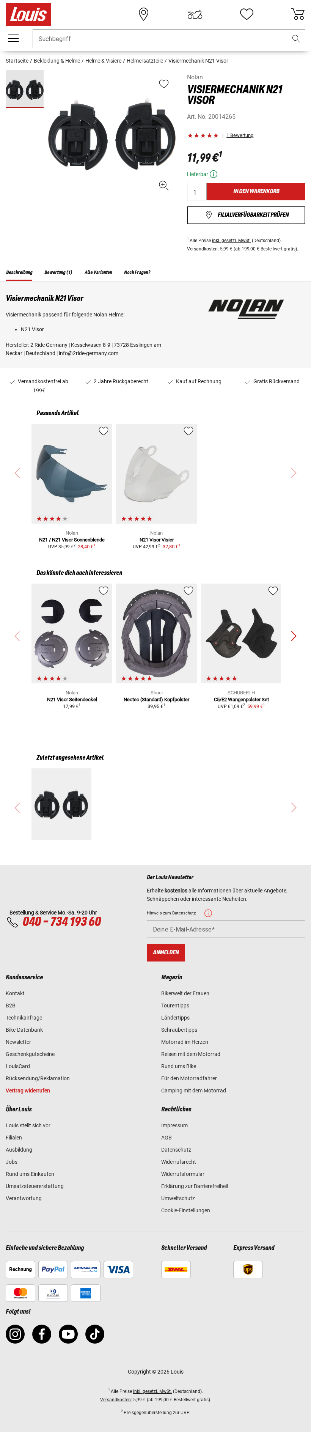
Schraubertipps (179, 1030)
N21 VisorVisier (157, 540)
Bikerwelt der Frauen (185, 993)
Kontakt (15, 993)
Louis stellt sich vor (28, 1125)
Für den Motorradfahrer (189, 1078)
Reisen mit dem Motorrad (190, 1054)
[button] (296, 39)
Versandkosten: (203, 249)
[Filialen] (143, 14)
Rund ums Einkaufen (30, 1174)
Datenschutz (176, 1150)
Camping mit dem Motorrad (193, 1090)
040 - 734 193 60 (61, 922)
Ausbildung (19, 1150)
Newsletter (18, 1042)
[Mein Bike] (195, 14)
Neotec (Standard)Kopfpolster (156, 699)
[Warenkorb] (297, 14)
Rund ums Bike (178, 1066)
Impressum (174, 1125)
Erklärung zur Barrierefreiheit (195, 1186)
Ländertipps (175, 1018)
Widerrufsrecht (178, 1162)
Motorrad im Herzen (184, 1042)
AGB (166, 1138)
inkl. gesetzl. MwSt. (231, 240)
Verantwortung (24, 1198)
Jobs (11, 1162)
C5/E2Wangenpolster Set (241, 699)
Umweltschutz (178, 1198)
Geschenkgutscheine (30, 1054)
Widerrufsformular (182, 1174)
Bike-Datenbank (24, 1030)
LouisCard (18, 1066)
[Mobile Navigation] (13, 38)
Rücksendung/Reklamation (38, 1078)
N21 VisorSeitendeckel (72, 699)
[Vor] (293, 636)
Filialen (14, 1138)
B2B (11, 1005)
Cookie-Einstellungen (185, 1210)
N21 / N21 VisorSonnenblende (72, 540)
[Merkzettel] (246, 14)
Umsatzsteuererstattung (35, 1186)
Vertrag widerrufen (28, 1090)
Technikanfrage (24, 1018)
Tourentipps (175, 1005)
